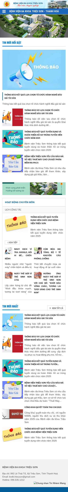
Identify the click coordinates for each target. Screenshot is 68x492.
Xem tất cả (57, 308)
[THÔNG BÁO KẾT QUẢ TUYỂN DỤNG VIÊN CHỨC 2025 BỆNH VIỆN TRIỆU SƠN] (16, 225)
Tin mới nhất (10, 306)
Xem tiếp (12, 242)
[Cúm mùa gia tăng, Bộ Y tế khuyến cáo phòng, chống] (38, 250)
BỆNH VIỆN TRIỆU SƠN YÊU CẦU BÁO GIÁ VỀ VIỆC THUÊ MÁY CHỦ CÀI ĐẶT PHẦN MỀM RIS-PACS (44, 159)
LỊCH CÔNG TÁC (13, 209)
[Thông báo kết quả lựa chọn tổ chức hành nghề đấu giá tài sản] (34, 69)
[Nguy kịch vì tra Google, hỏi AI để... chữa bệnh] (9, 250)
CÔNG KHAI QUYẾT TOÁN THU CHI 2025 (43, 407)
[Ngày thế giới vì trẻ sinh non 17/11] (9, 275)
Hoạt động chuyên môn (19, 202)
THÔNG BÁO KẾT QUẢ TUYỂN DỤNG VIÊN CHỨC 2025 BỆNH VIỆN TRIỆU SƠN (44, 220)
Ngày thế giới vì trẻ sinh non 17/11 (23, 277)
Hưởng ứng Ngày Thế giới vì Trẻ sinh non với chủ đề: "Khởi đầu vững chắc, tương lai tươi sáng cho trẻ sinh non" (47, 283)
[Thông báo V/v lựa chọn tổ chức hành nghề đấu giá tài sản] (12, 117)
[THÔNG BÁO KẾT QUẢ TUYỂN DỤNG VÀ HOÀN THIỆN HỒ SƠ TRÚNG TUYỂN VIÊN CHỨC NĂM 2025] (12, 138)
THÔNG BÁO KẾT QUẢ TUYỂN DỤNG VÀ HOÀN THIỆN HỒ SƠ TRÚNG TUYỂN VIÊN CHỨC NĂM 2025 (43, 135)
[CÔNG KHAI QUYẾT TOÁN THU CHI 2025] (12, 414)
